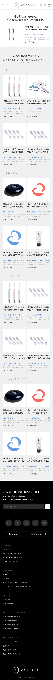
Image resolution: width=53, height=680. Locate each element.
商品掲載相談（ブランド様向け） (15, 582)
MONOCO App (8, 603)
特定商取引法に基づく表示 (13, 557)
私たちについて (8, 574)
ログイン (15, 534)
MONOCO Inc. (22, 677)
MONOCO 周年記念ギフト (12, 616)
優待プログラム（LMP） (12, 654)
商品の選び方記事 (9, 649)
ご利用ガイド (8, 549)
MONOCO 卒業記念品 (10, 624)
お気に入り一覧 (40, 534)
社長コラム (7, 645)
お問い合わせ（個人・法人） (13, 553)
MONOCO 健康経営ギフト (12, 628)
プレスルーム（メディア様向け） (15, 586)
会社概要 (6, 578)
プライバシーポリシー (11, 561)
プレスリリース (8, 641)
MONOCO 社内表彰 (10, 620)
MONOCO (6, 599)
